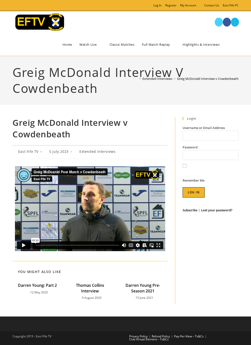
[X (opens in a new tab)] (15, 5)
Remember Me (193, 180)
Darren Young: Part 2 (37, 285)
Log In (157, 5)
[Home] (136, 78)
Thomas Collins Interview (90, 288)
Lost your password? (216, 210)
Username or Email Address (204, 128)
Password (190, 147)
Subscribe (190, 210)
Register (170, 5)
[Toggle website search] (233, 44)
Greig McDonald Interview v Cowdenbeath (207, 78)
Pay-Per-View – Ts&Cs (189, 336)
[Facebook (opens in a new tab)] (19, 5)
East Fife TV (28, 151)
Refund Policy (161, 336)
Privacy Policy (138, 336)
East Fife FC (230, 5)
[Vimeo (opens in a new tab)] (25, 5)
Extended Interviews (97, 151)
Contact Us (211, 5)
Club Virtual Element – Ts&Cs (149, 339)
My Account (188, 5)
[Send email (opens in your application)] (31, 5)
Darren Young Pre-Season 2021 (143, 288)
